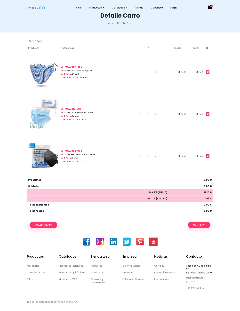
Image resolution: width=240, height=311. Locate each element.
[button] (208, 7)
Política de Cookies (133, 279)
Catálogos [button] (119, 7)
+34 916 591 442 (195, 287)
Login (173, 7)
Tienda (139, 7)
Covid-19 (159, 265)
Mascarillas (33, 265)
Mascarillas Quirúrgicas (72, 272)
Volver (37, 41)
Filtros (30, 279)
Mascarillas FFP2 (68, 279)
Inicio (79, 7)
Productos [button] (95, 7)
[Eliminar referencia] (207, 72)
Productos (96, 265)
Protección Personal (165, 272)
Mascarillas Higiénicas (71, 265)
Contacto (157, 7)
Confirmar (199, 224)
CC (76, 301)
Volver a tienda (43, 224)
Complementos (36, 272)
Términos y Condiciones (98, 281)
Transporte (97, 272)
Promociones (161, 279)
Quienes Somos (131, 265)
